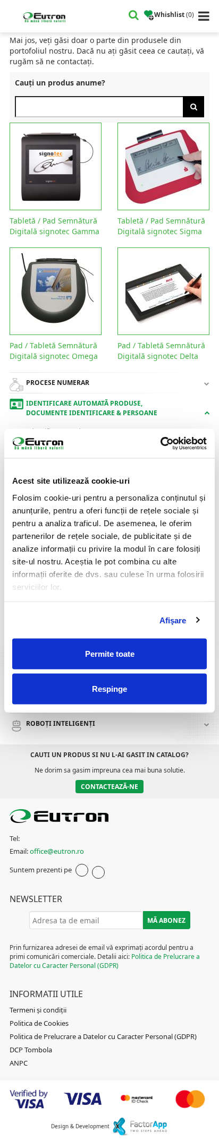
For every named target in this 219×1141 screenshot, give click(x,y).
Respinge (109, 688)
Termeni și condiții (38, 1010)
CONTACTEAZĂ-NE (109, 786)
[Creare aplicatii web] (139, 1126)
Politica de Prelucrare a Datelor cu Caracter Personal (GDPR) (105, 961)
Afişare (173, 619)
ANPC (19, 1063)
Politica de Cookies (39, 1023)
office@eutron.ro (57, 851)
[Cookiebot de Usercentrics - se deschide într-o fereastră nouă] (160, 443)
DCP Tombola (31, 1049)
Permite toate (109, 653)
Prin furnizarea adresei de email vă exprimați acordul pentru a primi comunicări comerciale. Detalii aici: (105, 956)
